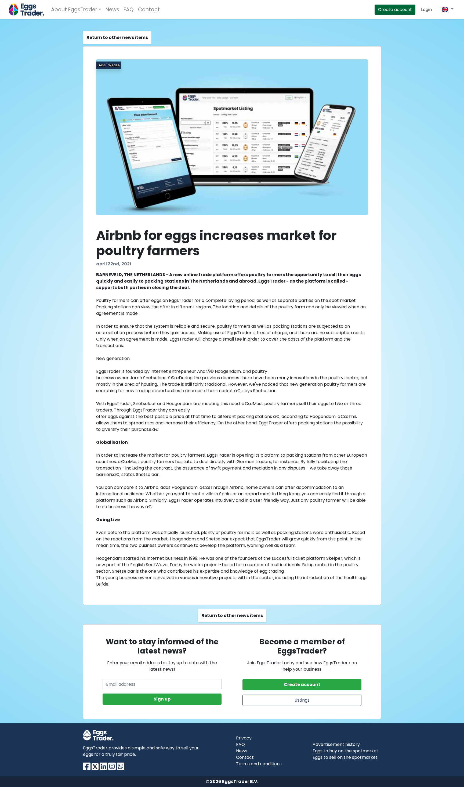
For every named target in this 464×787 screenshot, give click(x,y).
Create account (395, 9)
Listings (302, 700)
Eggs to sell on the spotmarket (345, 757)
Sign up (162, 699)
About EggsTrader (74, 9)
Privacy (244, 738)
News (112, 9)
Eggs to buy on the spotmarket (345, 751)
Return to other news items (117, 37)
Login (426, 9)
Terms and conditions (259, 764)
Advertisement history (336, 744)
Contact (149, 9)
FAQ (129, 9)
